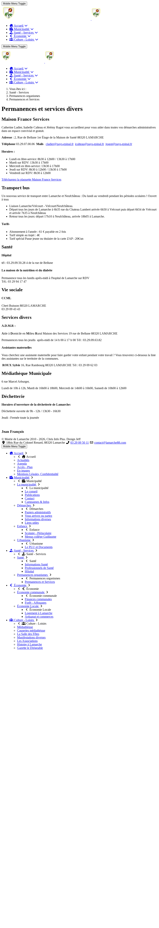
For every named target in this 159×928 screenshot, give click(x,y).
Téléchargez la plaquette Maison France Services (31, 179)
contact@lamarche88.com (110, 442)
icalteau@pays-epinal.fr (89, 144)
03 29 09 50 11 (79, 442)
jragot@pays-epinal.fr (118, 144)
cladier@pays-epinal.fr (59, 144)
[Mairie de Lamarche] (68, 19)
